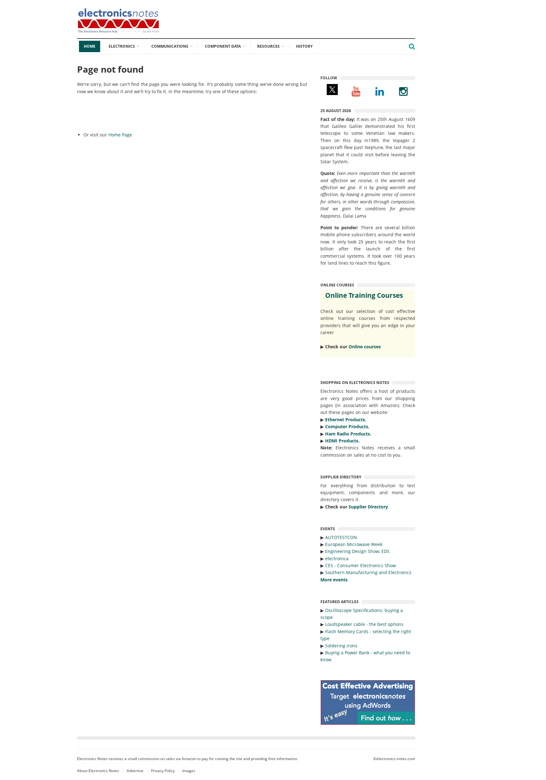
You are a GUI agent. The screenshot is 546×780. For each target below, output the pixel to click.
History (304, 46)
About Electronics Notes (98, 770)
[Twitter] (332, 91)
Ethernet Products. (345, 420)
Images (188, 770)
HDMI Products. (342, 441)
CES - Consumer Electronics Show (360, 565)
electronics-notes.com (395, 758)
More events (334, 580)
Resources (268, 46)
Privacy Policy (163, 770)
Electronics (122, 46)
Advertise (135, 770)
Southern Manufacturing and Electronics (368, 572)
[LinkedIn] (379, 91)
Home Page (120, 135)
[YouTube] (356, 91)
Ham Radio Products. (348, 434)
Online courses (365, 347)
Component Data (223, 46)
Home (89, 46)
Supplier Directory (368, 507)
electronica (337, 558)
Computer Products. (347, 426)
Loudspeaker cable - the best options (364, 624)
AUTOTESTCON (341, 537)
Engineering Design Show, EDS (357, 551)
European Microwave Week (353, 544)
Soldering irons (341, 646)
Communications (169, 46)
